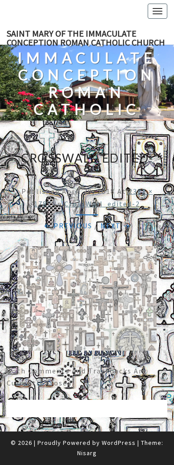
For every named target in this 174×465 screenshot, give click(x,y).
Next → (115, 225)
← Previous (68, 225)
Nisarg (87, 453)
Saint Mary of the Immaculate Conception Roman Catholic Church (86, 36)
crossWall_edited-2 (102, 203)
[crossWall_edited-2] (87, 301)
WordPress (119, 443)
